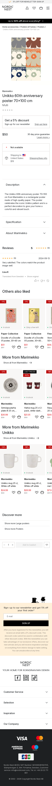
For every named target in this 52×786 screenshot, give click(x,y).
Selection (9, 702)
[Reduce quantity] (4, 545)
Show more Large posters (17, 523)
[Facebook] (17, 677)
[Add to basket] (19, 347)
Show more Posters (14, 529)
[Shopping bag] (41, 8)
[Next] (47, 59)
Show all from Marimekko (15, 362)
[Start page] (7, 8)
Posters (41, 27)
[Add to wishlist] (13, 347)
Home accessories (10, 27)
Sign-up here (41, 124)
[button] (7, 110)
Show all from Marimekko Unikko (19, 438)
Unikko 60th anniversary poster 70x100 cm (21, 29)
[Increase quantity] (13, 545)
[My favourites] (34, 8)
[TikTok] (34, 677)
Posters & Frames (28, 27)
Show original (33, 276)
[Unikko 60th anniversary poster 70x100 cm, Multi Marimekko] (26, 59)
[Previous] (5, 59)
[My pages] (27, 8)
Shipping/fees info (38, 158)
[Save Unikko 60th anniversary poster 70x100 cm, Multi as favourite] (47, 545)
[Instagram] (26, 677)
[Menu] (47, 8)
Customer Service (13, 691)
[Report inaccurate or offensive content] (48, 280)
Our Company (11, 723)
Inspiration (9, 713)
